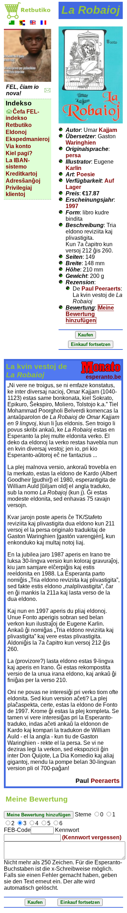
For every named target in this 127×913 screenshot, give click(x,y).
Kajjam (108, 130)
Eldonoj (16, 132)
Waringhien (81, 143)
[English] (32, 23)
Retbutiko (19, 125)
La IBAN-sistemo (18, 163)
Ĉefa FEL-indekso (22, 115)
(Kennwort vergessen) (91, 837)
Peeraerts (105, 780)
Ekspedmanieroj (27, 139)
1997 (72, 206)
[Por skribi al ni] (47, 90)
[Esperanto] (11, 23)
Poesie (86, 174)
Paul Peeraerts (101, 289)
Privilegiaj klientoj (19, 191)
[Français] (43, 23)
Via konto (18, 146)
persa (73, 155)
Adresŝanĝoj (23, 181)
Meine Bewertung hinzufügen (90, 314)
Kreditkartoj (21, 174)
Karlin (73, 168)
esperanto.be (103, 377)
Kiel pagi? (19, 153)
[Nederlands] (22, 23)
